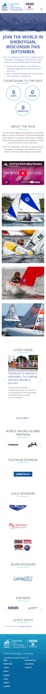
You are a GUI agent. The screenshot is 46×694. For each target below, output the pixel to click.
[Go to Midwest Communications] (23, 545)
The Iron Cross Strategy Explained (19, 626)
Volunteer (29, 664)
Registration (30, 660)
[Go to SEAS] (13, 608)
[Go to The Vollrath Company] (18, 508)
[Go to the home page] (18, 6)
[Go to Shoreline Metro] (33, 608)
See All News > (23, 418)
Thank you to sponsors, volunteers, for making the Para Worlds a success (23, 378)
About (6, 671)
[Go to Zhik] (33, 445)
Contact (28, 668)
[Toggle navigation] (41, 9)
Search (6, 683)
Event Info (8, 664)
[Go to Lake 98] (23, 578)
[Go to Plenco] (23, 474)
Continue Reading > (15, 397)
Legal (6, 679)
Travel (6, 668)
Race (5, 660)
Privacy (7, 675)
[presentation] (7, 380)
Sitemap (7, 686)
